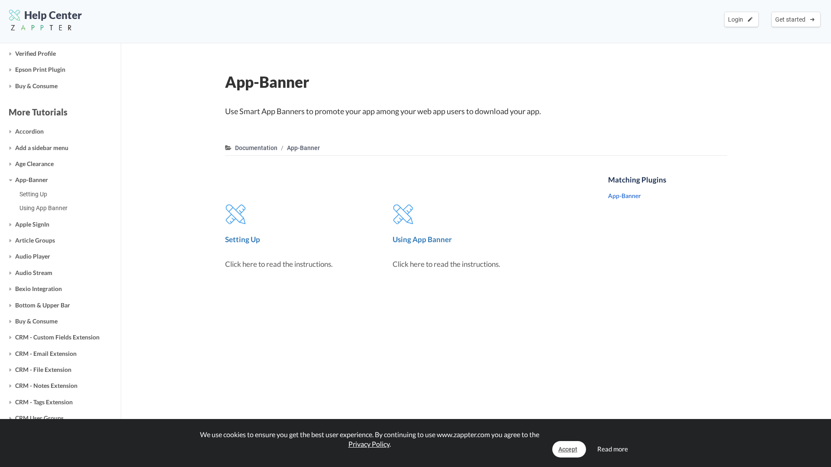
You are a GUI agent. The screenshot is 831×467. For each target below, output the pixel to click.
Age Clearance (34, 163)
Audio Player (32, 256)
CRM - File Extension (43, 369)
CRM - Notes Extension (46, 385)
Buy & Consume (36, 86)
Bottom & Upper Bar (42, 305)
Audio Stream (33, 272)
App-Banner (31, 179)
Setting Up (33, 194)
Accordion (29, 131)
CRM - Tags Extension (44, 402)
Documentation (256, 147)
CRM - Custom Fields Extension (57, 337)
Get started (791, 19)
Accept (567, 449)
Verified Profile (35, 53)
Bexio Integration (38, 288)
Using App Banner (43, 208)
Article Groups (35, 240)
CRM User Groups (39, 418)
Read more (612, 449)
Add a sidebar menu (41, 147)
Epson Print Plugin (40, 69)
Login (737, 19)
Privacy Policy (369, 444)
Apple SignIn (32, 224)
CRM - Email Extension (46, 353)
